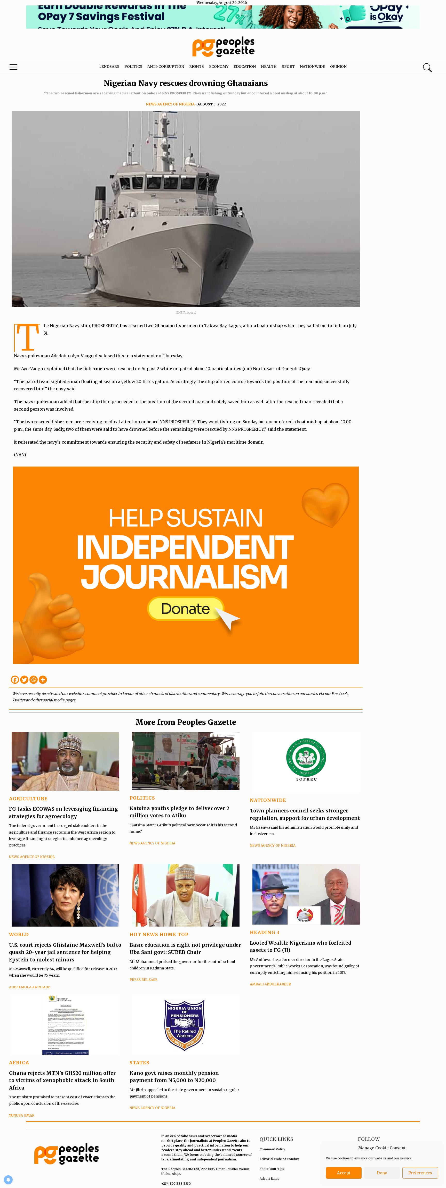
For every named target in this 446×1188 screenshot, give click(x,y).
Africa (19, 1063)
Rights (196, 66)
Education (245, 66)
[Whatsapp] (33, 680)
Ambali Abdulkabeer (270, 984)
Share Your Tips (272, 1169)
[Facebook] (15, 680)
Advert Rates (269, 1179)
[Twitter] (24, 680)
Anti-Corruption (165, 66)
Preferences (420, 1172)
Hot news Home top (159, 934)
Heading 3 (265, 932)
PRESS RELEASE (143, 980)
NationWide (268, 800)
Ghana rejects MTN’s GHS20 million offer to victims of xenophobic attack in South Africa (62, 1080)
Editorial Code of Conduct (279, 1159)
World (19, 934)
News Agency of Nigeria (170, 104)
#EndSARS (109, 66)
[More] (43, 680)
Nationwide (312, 66)
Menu (24, 68)
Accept (344, 1172)
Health (269, 66)
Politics (133, 66)
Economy (218, 66)
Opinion (338, 66)
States (139, 1063)
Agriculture (28, 799)
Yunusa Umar (21, 1115)
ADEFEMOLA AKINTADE (29, 987)
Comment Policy (272, 1149)
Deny (382, 1172)
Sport (288, 66)
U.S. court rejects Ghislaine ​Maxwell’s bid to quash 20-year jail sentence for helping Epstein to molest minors (65, 952)
